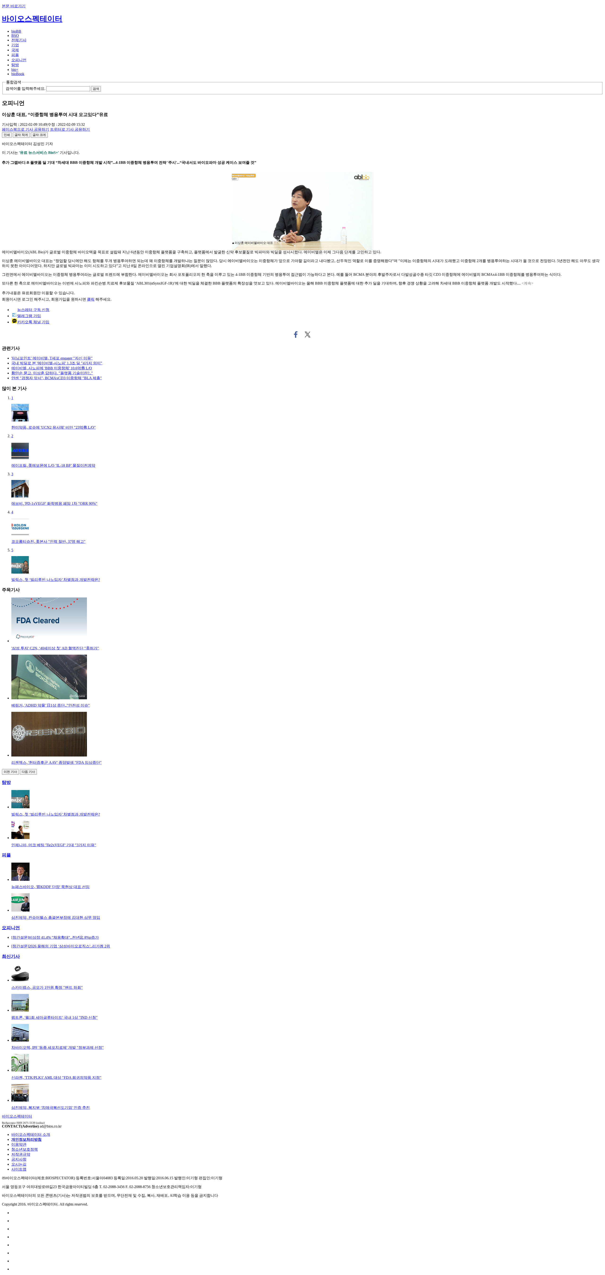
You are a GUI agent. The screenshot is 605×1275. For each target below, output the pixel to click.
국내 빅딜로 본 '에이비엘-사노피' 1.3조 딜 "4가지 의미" (56, 363)
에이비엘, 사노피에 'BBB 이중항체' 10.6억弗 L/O (51, 368)
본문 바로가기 (14, 6)
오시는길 (18, 1164)
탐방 (15, 65)
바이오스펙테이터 (32, 18)
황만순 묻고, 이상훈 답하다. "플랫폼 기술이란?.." (52, 373)
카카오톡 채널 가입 (33, 322)
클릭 (91, 299)
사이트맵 (18, 1169)
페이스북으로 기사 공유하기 (296, 335)
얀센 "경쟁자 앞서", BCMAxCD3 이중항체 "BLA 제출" (56, 378)
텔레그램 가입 (29, 316)
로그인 (27, 299)
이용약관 (18, 1144)
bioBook (17, 74)
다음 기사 (28, 772)
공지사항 (18, 1159)
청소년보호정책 (24, 1149)
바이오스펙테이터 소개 (30, 1134)
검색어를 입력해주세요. (25, 88)
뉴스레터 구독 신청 (33, 310)
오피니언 (18, 60)
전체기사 (18, 40)
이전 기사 (10, 772)
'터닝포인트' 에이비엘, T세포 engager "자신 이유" (52, 358)
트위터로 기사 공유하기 (308, 335)
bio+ (14, 70)
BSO (15, 36)
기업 (15, 45)
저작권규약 (20, 1154)
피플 (15, 55)
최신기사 (11, 956)
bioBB (16, 31)
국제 (15, 50)
